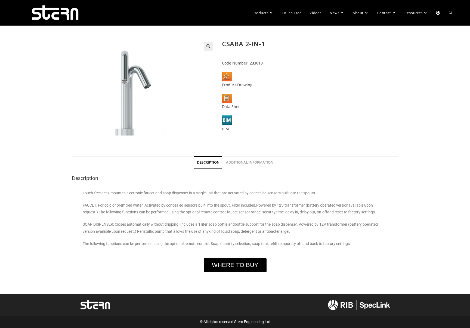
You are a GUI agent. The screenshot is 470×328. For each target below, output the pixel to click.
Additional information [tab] (249, 162)
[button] (208, 46)
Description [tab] (208, 162)
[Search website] (450, 13)
